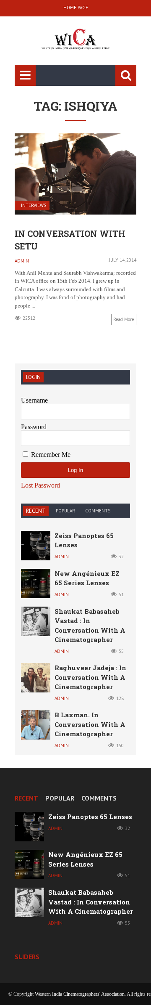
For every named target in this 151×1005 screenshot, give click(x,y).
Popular (65, 511)
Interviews (33, 205)
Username (34, 400)
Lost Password (40, 485)
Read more (123, 319)
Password (34, 426)
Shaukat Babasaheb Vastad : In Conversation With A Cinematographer (90, 901)
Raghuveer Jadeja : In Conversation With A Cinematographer (90, 677)
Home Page (75, 8)
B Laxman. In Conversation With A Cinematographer (90, 724)
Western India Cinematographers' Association (80, 994)
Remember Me (49, 454)
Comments (97, 511)
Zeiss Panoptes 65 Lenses (90, 816)
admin (22, 261)
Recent (36, 510)
